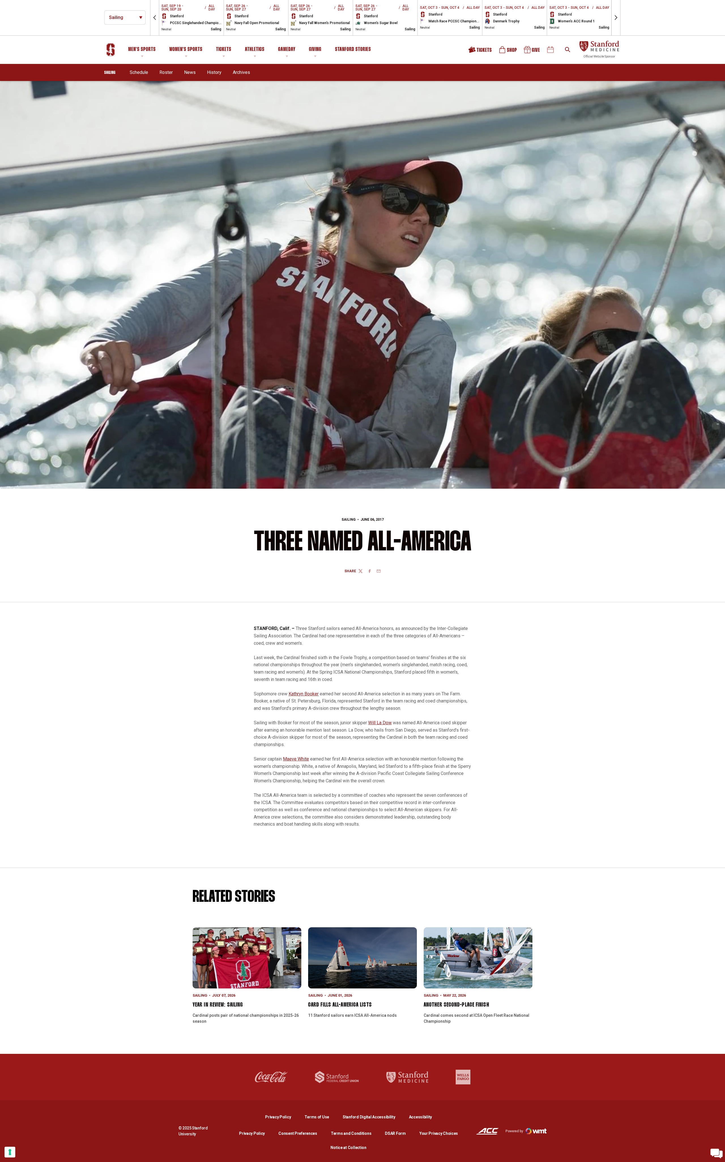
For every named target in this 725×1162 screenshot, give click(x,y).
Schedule (139, 72)
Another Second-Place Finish (456, 1005)
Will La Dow (380, 722)
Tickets (223, 49)
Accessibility (420, 1116)
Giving (315, 49)
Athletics (255, 49)
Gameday (286, 49)
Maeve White (296, 759)
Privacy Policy (282, 1116)
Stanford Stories (353, 50)
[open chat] (716, 1153)
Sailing (349, 520)
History (214, 72)
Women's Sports (185, 49)
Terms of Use (316, 1117)
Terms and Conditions (351, 1133)
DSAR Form (395, 1133)
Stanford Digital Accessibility (373, 1116)
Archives (241, 72)
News (190, 72)
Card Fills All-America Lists (340, 1005)
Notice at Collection (348, 1147)
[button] (154, 17)
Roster (166, 72)
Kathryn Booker (304, 694)
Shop (508, 51)
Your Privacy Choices (438, 1133)
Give (532, 51)
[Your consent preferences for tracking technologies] (10, 1152)
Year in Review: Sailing (218, 1005)
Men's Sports (142, 49)
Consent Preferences (297, 1133)
